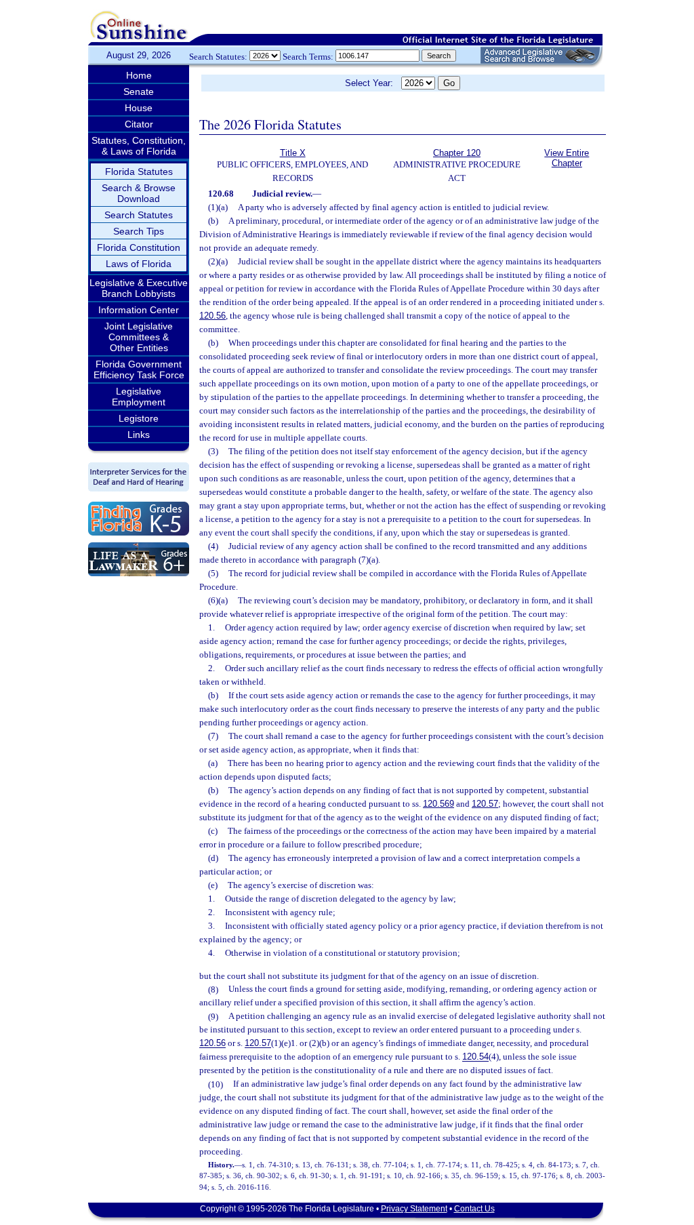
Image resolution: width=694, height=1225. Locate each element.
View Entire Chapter (566, 158)
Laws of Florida (138, 263)
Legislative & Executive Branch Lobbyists (138, 288)
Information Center (138, 309)
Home (139, 75)
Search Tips (138, 231)
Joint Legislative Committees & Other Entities (138, 337)
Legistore (139, 418)
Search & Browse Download (139, 193)
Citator (139, 124)
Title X (293, 153)
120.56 (212, 315)
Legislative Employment (138, 396)
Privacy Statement (414, 1208)
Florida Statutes (139, 171)
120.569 (438, 804)
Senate (138, 91)
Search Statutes (138, 214)
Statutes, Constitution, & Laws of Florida (138, 146)
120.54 (475, 1057)
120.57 (485, 804)
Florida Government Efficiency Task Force (139, 369)
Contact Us (474, 1208)
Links (138, 434)
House (138, 107)
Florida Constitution (138, 247)
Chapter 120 (457, 153)
